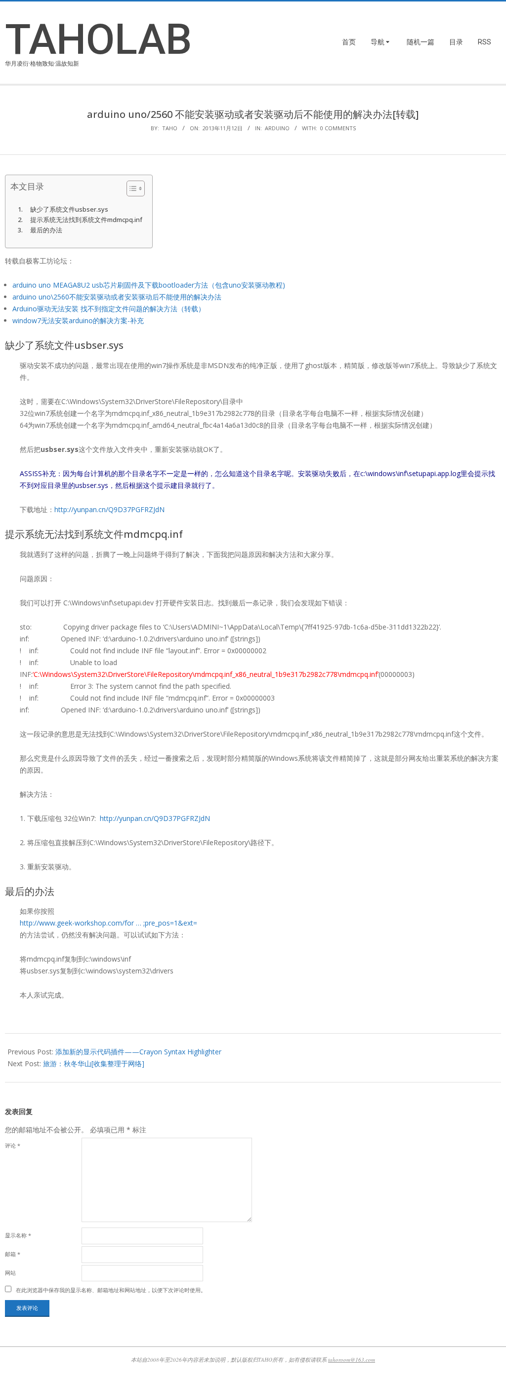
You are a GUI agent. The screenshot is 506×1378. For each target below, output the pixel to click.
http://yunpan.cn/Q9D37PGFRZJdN (109, 509)
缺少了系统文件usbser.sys (69, 209)
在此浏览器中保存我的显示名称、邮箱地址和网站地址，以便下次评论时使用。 (111, 1290)
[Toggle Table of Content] (130, 188)
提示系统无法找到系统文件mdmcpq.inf (86, 220)
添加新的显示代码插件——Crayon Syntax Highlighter (138, 1051)
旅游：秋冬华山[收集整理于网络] (93, 1063)
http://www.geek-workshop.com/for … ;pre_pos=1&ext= (108, 923)
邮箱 (12, 1254)
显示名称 (18, 1235)
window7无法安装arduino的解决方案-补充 (78, 320)
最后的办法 (46, 230)
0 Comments (338, 128)
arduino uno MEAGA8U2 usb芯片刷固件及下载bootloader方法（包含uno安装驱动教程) (148, 285)
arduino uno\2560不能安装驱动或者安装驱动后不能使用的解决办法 (116, 296)
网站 (10, 1272)
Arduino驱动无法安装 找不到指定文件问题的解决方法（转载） (108, 308)
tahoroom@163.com (351, 1359)
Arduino (277, 128)
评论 (12, 1145)
